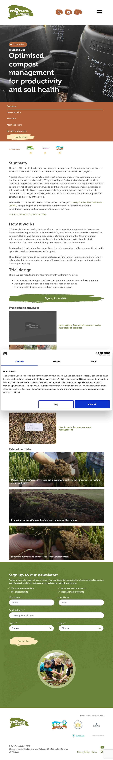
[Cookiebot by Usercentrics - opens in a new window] (98, 353)
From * (62, 623)
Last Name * (65, 597)
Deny (55, 404)
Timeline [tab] (11, 118)
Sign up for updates (56, 298)
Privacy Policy (83, 752)
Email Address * (17, 610)
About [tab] (93, 361)
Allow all (92, 404)
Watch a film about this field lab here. (28, 214)
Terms (94, 752)
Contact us (20, 137)
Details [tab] (56, 361)
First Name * (15, 597)
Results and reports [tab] (17, 131)
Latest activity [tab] (14, 112)
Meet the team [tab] (14, 125)
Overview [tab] (12, 106)
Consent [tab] (19, 361)
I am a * (13, 623)
